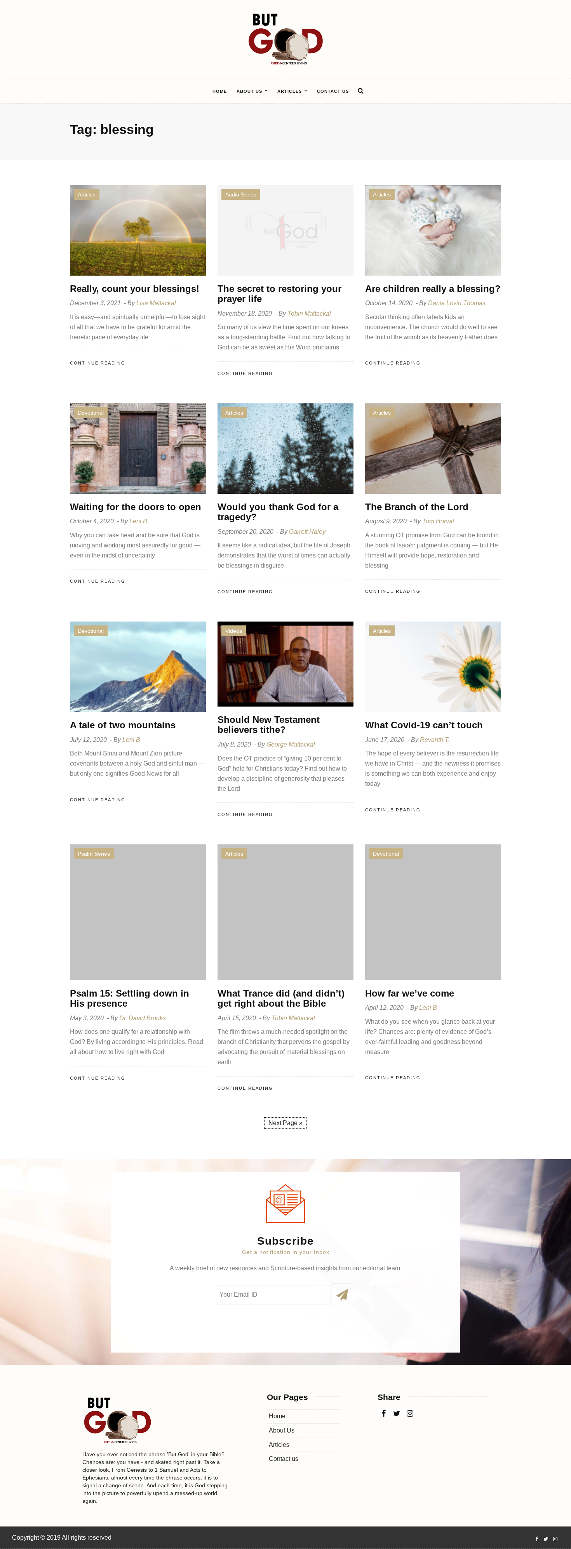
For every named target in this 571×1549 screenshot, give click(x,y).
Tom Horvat (438, 521)
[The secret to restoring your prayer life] (285, 230)
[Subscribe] (342, 1294)
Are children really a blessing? (433, 288)
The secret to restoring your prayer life (279, 293)
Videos (233, 631)
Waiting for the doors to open (135, 507)
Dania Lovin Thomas (457, 303)
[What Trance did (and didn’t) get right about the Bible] (285, 911)
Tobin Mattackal (309, 313)
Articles (289, 91)
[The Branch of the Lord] (433, 448)
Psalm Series (94, 854)
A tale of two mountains (123, 725)
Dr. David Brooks (142, 1018)
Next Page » (285, 1123)
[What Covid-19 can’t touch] (433, 666)
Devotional (91, 413)
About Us (249, 91)
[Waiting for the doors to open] (138, 448)
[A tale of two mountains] (138, 666)
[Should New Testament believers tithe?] (285, 663)
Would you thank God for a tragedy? (278, 512)
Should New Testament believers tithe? (269, 724)
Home (219, 91)
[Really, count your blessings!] (138, 230)
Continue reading (97, 363)
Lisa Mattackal (156, 303)
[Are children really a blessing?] (433, 230)
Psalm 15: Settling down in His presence (129, 998)
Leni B (138, 521)
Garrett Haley (307, 531)
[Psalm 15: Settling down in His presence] (138, 911)
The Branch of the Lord (416, 507)
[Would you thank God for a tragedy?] (285, 448)
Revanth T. (435, 739)
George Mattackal (290, 744)
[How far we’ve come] (433, 911)
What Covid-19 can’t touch (424, 725)
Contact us (333, 91)
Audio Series (240, 194)
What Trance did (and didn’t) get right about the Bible (281, 998)
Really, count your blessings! (134, 288)
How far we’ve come (409, 993)
